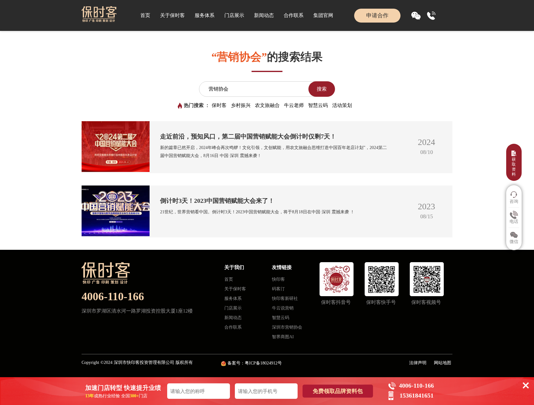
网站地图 (442, 362)
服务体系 (204, 15)
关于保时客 (172, 15)
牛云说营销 (283, 308)
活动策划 (342, 105)
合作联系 (293, 15)
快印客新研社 (285, 298)
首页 (145, 15)
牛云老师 (294, 105)
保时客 (219, 105)
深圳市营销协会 (287, 327)
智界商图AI (283, 337)
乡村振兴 (241, 105)
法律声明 (417, 362)
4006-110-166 (113, 296)
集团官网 (323, 15)
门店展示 (234, 15)
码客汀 (278, 289)
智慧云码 (318, 105)
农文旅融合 (267, 105)
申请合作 (377, 15)
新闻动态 (264, 15)
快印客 (278, 279)
